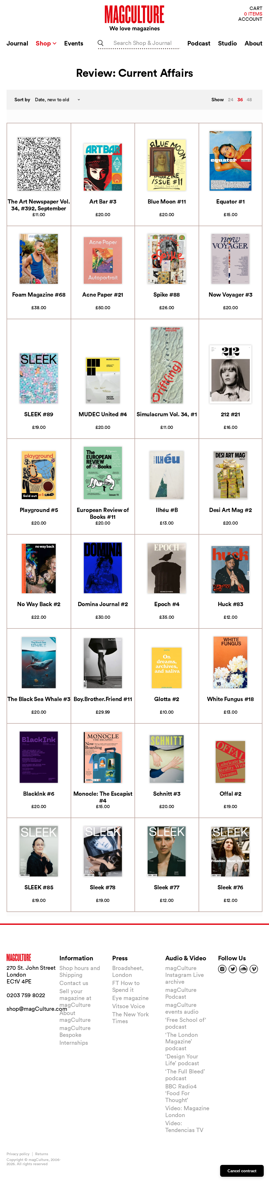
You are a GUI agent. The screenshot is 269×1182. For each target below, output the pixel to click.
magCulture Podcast (180, 993)
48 (249, 100)
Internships (73, 1042)
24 (230, 100)
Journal (17, 43)
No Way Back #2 (38, 604)
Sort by (22, 100)
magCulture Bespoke (75, 1031)
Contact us (73, 983)
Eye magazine (130, 998)
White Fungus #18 (230, 699)
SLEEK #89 (38, 414)
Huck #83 (230, 604)
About (253, 43)
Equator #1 (230, 201)
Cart (256, 8)
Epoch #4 (166, 604)
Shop (44, 43)
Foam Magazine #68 (38, 294)
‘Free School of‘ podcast (185, 1023)
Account (250, 19)
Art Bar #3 (102, 201)
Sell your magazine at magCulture (75, 998)
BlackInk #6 (38, 793)
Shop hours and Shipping (79, 971)
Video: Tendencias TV (184, 1126)
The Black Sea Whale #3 (38, 699)
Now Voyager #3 (230, 294)
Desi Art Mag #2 (230, 510)
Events (73, 43)
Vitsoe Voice (128, 1006)
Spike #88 (166, 294)
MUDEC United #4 (103, 414)
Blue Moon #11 (167, 201)
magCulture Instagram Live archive (184, 975)
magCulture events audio (182, 1008)
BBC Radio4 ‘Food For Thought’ (181, 1093)
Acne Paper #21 (102, 294)
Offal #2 (230, 793)
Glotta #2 (166, 699)
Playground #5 (39, 510)
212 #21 (230, 414)
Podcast (198, 43)
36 (240, 99)
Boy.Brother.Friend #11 (103, 699)
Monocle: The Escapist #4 (102, 797)
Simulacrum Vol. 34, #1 (167, 414)
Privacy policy (18, 1153)
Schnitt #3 (166, 793)
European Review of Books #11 (103, 513)
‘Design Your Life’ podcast (182, 1060)
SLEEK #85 (38, 887)
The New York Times (130, 1017)
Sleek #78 (103, 887)
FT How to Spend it (126, 986)
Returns (41, 1153)
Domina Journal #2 (103, 604)
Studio (227, 43)
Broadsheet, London (127, 971)
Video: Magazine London (187, 1111)
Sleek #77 (166, 887)
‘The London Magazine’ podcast (181, 1041)
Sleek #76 (230, 887)
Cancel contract (241, 1171)
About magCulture (75, 1016)
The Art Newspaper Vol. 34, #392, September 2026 (39, 208)
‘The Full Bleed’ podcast (185, 1075)
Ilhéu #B (167, 510)
